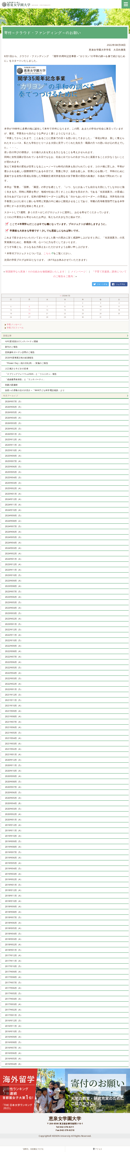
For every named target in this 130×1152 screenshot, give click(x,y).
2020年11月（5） (14, 765)
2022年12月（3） (14, 629)
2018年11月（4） (14, 895)
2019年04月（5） (14, 868)
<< (61, 296)
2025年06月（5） (14, 466)
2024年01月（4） (14, 559)
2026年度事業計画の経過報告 (19, 357)
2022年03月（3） (14, 678)
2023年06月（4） (14, 597)
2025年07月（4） (14, 461)
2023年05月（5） (14, 602)
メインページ (78, 271)
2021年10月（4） (14, 705)
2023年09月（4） (14, 580)
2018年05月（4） (14, 928)
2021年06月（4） (14, 727)
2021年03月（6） (14, 743)
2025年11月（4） (14, 444)
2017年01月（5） (14, 1015)
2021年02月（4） (14, 749)
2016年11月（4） (14, 1026)
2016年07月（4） (14, 1047)
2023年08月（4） (14, 586)
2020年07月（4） (14, 787)
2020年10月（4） (14, 770)
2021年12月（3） (14, 694)
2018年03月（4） (14, 939)
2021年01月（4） (14, 754)
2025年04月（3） (14, 477)
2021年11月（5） (14, 700)
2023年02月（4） (14, 618)
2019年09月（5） (14, 841)
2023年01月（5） (14, 624)
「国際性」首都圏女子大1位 (32, 1149)
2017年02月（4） (14, 1009)
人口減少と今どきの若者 (16, 368)
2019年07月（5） (14, 852)
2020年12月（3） (14, 759)
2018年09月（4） (14, 906)
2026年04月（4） (14, 417)
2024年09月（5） (14, 515)
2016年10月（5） (14, 1031)
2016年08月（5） (14, 1042)
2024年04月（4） (14, 542)
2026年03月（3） (14, 423)
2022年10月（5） (14, 640)
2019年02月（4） (14, 879)
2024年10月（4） (14, 510)
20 (29, 314)
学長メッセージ (14, 324)
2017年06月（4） (14, 988)
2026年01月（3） (14, 434)
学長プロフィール (15, 327)
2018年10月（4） (14, 901)
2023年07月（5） (14, 591)
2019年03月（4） (14, 873)
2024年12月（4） (14, 499)
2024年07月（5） (14, 526)
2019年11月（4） (14, 830)
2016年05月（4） (14, 1058)
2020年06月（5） (14, 792)
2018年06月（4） (14, 922)
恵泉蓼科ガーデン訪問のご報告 (20, 352)
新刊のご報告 (11, 346)
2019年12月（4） (14, 825)
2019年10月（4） (14, 835)
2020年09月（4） (14, 776)
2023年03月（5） (14, 613)
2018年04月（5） (14, 933)
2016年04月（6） (14, 1064)
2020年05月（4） (14, 797)
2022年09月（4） (14, 645)
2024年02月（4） (14, 553)
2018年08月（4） (14, 912)
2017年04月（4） (14, 998)
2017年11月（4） (14, 960)
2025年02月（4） (14, 488)
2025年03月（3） (14, 482)
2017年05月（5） (14, 993)
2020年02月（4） (14, 814)
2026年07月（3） (14, 401)
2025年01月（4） (14, 493)
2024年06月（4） (14, 531)
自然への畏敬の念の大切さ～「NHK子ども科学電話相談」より (35, 390)
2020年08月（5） (14, 781)
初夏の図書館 (11, 384)
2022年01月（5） (14, 689)
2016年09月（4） (14, 1036)
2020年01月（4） (14, 819)
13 (29, 310)
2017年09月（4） (14, 971)
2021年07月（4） (14, 721)
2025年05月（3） (14, 472)
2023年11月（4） (14, 569)
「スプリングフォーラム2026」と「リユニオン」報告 (31, 374)
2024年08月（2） (14, 520)
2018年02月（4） (14, 944)
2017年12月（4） (14, 955)
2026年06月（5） (14, 406)
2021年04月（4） (14, 738)
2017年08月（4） (14, 977)
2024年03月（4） (14, 548)
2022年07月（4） (14, 656)
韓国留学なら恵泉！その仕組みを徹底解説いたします (35, 271)
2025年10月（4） (14, 450)
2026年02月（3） (14, 428)
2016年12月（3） (14, 1020)
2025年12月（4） (14, 439)
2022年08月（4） (14, 651)
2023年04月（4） (14, 607)
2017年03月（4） (14, 1004)
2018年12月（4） (14, 890)
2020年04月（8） (14, 803)
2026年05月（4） (14, 412)
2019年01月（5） (14, 884)
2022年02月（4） (14, 683)
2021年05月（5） (14, 732)
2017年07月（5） (14, 982)
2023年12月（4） (14, 564)
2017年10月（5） (14, 966)
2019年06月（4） (14, 857)
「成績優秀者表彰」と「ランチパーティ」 (25, 379)
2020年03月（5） (14, 808)
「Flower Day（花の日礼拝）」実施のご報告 (26, 363)
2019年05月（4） (14, 863)
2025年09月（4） (14, 455)
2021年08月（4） (14, 716)
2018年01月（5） (14, 950)
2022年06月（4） (14, 662)
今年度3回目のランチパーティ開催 (21, 341)
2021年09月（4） (14, 711)
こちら (47, 253)
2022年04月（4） (14, 673)
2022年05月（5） (14, 667)
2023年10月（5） (14, 575)
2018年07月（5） (14, 917)
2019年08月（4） (14, 846)
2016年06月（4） (14, 1053)
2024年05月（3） (14, 537)
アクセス (98, 1149)
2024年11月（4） (14, 504)
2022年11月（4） (14, 635)
